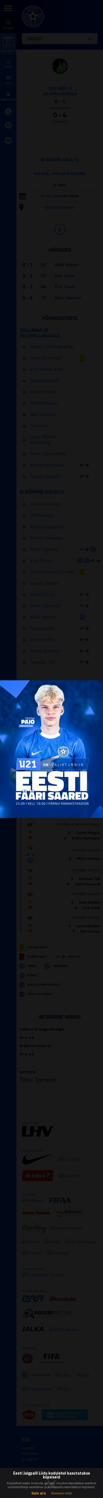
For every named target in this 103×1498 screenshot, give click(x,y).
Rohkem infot (61, 1493)
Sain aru (38, 1493)
